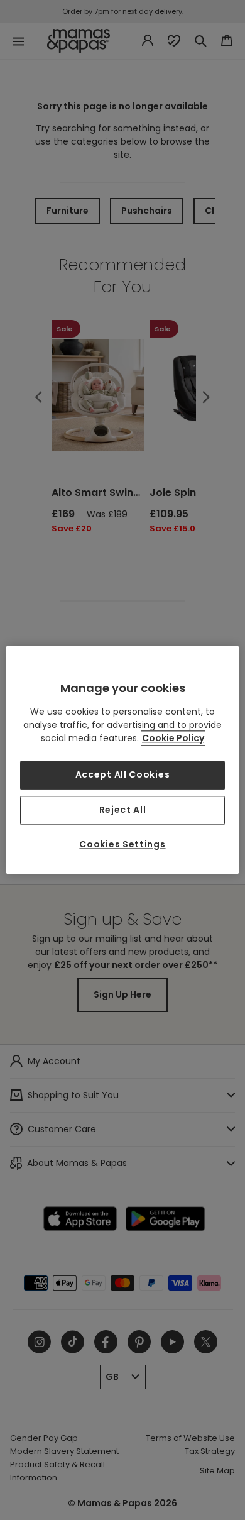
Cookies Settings (122, 844)
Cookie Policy (173, 738)
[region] (122, 760)
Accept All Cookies (122, 775)
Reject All (122, 809)
